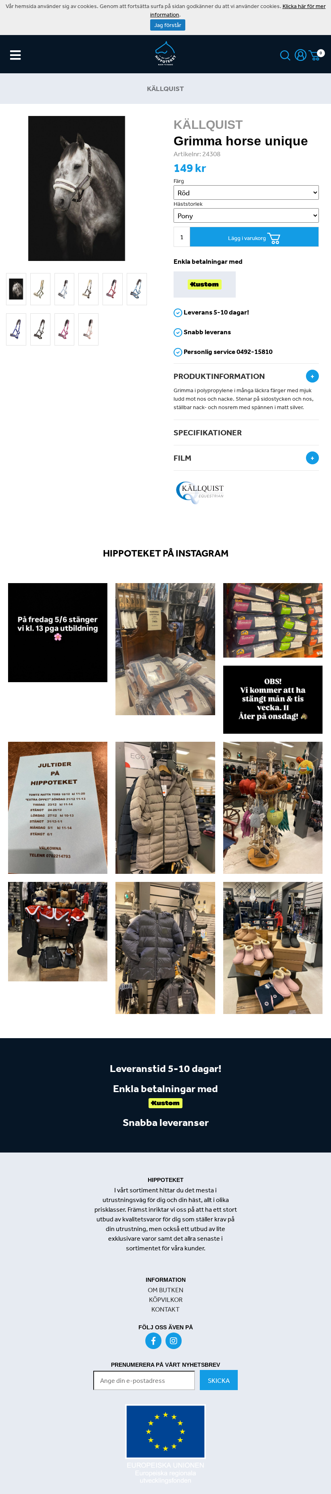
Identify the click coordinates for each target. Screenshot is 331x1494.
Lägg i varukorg (247, 238)
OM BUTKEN (165, 1290)
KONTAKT (165, 1309)
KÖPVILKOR (165, 1299)
